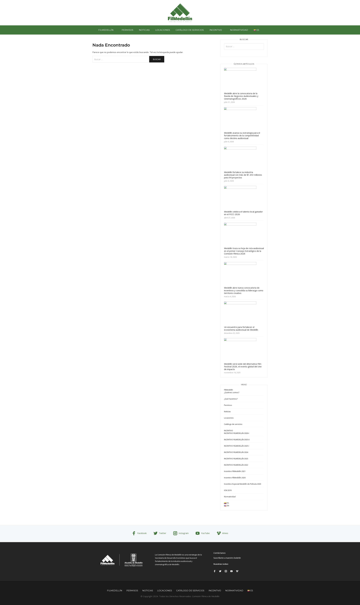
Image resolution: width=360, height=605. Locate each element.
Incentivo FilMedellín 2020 (235, 477)
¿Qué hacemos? (231, 399)
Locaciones (162, 30)
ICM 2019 (227, 490)
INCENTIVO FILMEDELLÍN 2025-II (236, 439)
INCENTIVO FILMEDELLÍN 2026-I (236, 433)
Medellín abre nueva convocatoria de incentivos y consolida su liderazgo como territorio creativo (243, 290)
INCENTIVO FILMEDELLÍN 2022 (236, 465)
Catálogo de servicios (190, 30)
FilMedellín (105, 30)
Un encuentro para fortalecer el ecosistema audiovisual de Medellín (241, 328)
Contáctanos (219, 552)
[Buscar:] (120, 59)
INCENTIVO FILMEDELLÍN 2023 (236, 458)
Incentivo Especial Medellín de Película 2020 (242, 484)
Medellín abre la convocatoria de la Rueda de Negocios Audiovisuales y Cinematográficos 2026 (241, 96)
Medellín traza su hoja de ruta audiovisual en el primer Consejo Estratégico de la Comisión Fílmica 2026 (244, 251)
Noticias (144, 30)
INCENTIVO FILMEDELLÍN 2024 (236, 452)
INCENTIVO (215, 30)
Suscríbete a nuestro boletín (227, 557)
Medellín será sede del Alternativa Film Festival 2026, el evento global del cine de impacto (243, 366)
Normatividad (239, 30)
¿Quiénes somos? (231, 392)
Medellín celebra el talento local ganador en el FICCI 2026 (243, 213)
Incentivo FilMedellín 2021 (235, 471)
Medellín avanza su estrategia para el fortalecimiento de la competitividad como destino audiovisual (242, 135)
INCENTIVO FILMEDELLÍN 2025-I (236, 446)
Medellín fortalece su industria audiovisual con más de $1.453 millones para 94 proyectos (243, 175)
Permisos (127, 30)
